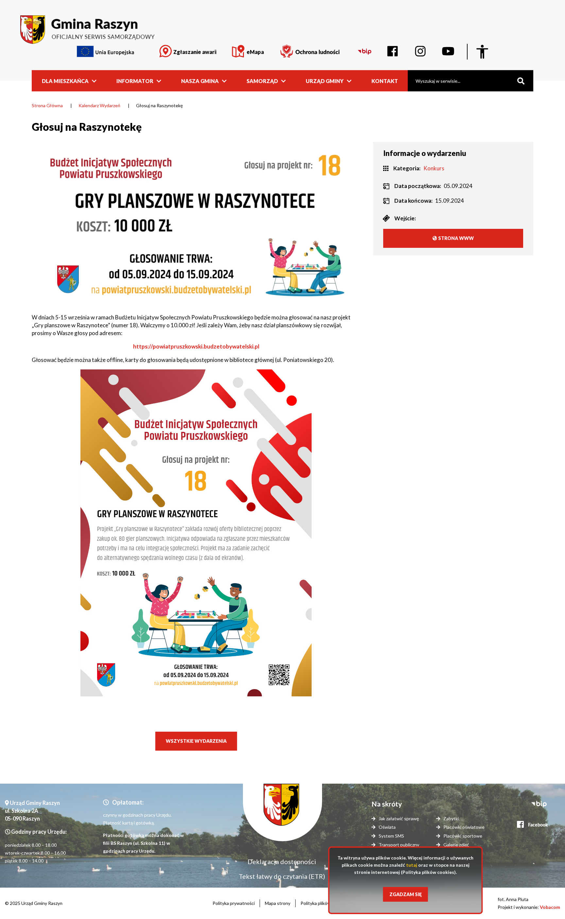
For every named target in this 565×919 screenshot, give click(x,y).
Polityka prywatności (234, 903)
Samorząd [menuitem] (262, 80)
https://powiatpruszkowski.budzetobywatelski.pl (196, 346)
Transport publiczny (399, 844)
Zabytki (451, 818)
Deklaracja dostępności (282, 861)
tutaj (411, 865)
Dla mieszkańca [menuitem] (65, 80)
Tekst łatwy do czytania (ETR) (282, 876)
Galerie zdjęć (456, 844)
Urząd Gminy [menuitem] (325, 80)
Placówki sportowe (462, 836)
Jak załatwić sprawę (399, 818)
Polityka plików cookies (324, 903)
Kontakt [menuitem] (384, 80)
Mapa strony (277, 903)
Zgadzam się (405, 894)
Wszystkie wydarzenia (196, 741)
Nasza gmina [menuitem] (200, 80)
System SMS (391, 836)
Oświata (387, 827)
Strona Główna (47, 105)
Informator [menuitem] (134, 80)
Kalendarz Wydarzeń (99, 105)
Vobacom (550, 907)
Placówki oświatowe (464, 827)
